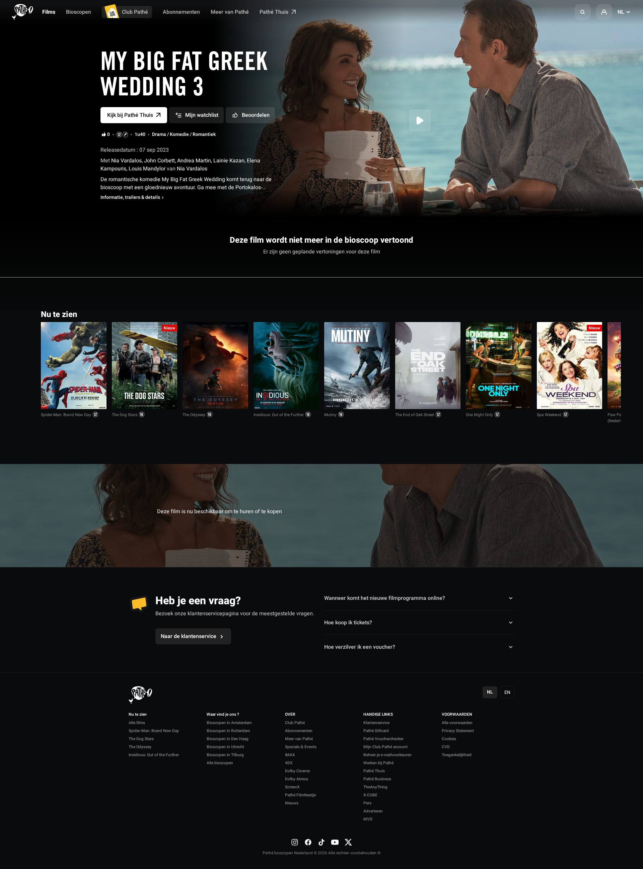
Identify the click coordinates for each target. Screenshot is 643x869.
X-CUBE (370, 795)
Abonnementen (181, 12)
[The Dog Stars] (144, 365)
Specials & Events (300, 747)
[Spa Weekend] (569, 365)
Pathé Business (377, 779)
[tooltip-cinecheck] (125, 134)
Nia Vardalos (126, 161)
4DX (289, 763)
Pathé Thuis (275, 12)
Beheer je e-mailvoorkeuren (387, 755)
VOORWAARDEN (457, 714)
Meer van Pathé (230, 12)
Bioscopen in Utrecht (225, 747)
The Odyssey (194, 415)
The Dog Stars (124, 415)
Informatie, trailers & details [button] (130, 197)
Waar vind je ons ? (223, 714)
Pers (367, 803)
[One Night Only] (498, 365)
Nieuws (291, 803)
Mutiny (330, 415)
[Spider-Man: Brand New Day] (73, 365)
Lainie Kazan (228, 161)
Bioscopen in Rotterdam (228, 731)
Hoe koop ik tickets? (348, 623)
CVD (446, 747)
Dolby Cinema (297, 771)
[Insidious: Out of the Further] (286, 365)
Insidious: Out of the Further (279, 415)
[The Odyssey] (215, 365)
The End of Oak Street (414, 415)
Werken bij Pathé (378, 763)
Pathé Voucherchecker (383, 739)
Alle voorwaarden (457, 723)
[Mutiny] (357, 365)
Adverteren (373, 811)
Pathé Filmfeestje (300, 795)
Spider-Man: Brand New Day (66, 415)
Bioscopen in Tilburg (225, 755)
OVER (290, 714)
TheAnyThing (375, 787)
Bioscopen (78, 12)
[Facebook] (308, 842)
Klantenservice (376, 723)
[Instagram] (295, 842)
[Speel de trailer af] (420, 120)
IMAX (290, 755)
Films (48, 12)
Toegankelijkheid (457, 755)
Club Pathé (135, 12)
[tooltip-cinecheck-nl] (119, 134)
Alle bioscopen (220, 763)
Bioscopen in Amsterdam (229, 723)
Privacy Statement (458, 731)
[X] (348, 842)
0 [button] (108, 134)
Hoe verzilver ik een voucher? (359, 647)
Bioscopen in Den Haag (227, 739)
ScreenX (292, 787)
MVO (367, 819)
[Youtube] (335, 842)
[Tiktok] (321, 842)
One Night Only (479, 415)
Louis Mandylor (147, 169)
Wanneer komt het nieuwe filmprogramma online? (384, 598)
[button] (583, 12)
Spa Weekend (549, 415)
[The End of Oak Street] (428, 365)
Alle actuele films (576, 313)
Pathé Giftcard (376, 731)
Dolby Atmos (296, 779)
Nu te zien (138, 714)
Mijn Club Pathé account (385, 747)
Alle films (137, 723)
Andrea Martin (194, 161)
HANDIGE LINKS (378, 714)
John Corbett (159, 161)
